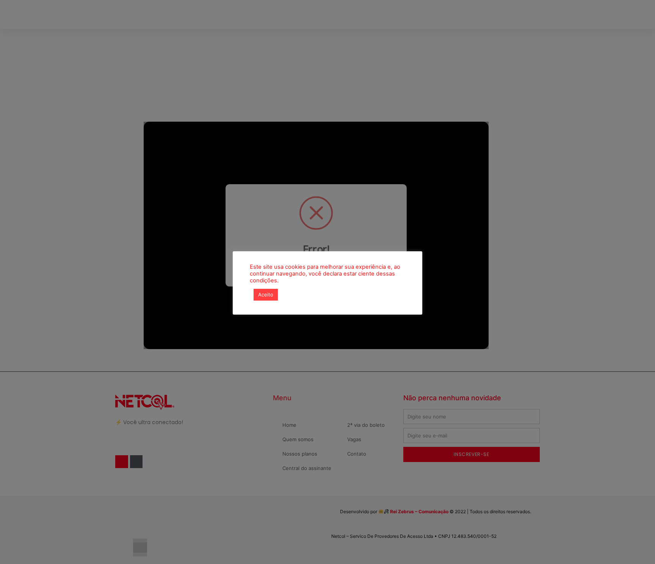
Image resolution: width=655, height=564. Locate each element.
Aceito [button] (265, 294)
